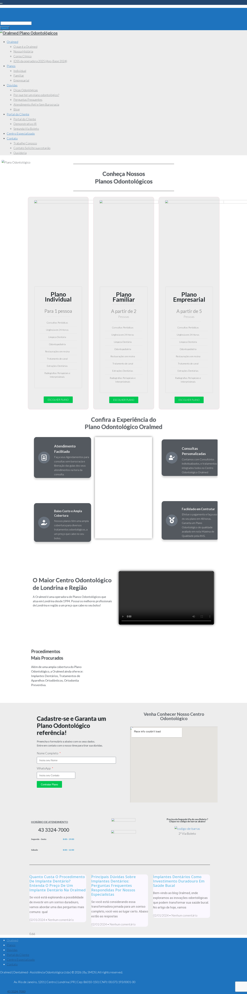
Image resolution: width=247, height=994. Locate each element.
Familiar (18, 75)
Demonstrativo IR (25, 124)
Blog (16, 109)
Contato (12, 138)
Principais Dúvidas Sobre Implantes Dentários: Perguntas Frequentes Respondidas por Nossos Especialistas (113, 885)
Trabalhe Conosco (25, 143)
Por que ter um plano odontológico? (36, 95)
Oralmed (12, 42)
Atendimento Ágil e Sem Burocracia (36, 104)
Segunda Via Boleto (26, 128)
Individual (19, 71)
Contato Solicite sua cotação (31, 148)
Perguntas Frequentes (27, 99)
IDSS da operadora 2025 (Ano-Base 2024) (40, 61)
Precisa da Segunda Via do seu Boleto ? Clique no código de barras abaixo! (187, 820)
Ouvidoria (20, 153)
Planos (11, 66)
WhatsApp (44, 768)
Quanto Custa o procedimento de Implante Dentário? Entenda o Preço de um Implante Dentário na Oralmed (57, 883)
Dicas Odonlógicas (25, 90)
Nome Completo (48, 753)
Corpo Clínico (22, 56)
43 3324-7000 (53, 830)
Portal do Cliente (18, 114)
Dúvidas (12, 85)
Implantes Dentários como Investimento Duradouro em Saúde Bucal (178, 881)
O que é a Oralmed (25, 46)
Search (4, 28)
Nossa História (23, 51)
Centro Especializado (21, 133)
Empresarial (21, 80)
